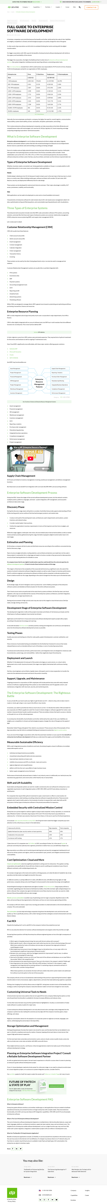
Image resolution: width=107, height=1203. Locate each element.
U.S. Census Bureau (15, 67)
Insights (58, 7)
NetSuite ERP (13, 349)
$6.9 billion (31, 843)
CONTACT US (91, 7)
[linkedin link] (40, 1199)
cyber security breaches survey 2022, (24, 820)
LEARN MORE (96, 2)
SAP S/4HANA (14, 358)
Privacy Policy (12, 1201)
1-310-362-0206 (47, 1190)
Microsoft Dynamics (15, 352)
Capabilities (36, 7)
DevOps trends (23, 625)
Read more (36, 2)
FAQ (74, 7)
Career (67, 7)
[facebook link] (48, 1199)
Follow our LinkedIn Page (52, 1074)
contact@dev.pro (47, 1195)
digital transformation (60, 730)
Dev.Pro (10, 1199)
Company (25, 7)
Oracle (11, 355)
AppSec (63, 843)
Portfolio (47, 7)
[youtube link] (56, 1199)
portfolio (12, 1074)
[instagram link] (44, 1199)
